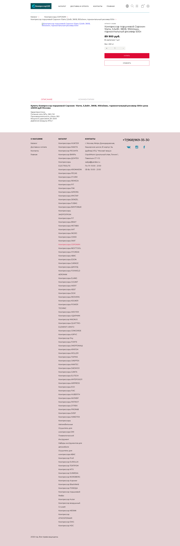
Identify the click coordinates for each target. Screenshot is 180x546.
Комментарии (86, 99)
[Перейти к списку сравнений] (137, 6)
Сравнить (127, 63)
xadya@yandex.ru (92, 162)
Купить (127, 55)
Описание (46, 99)
